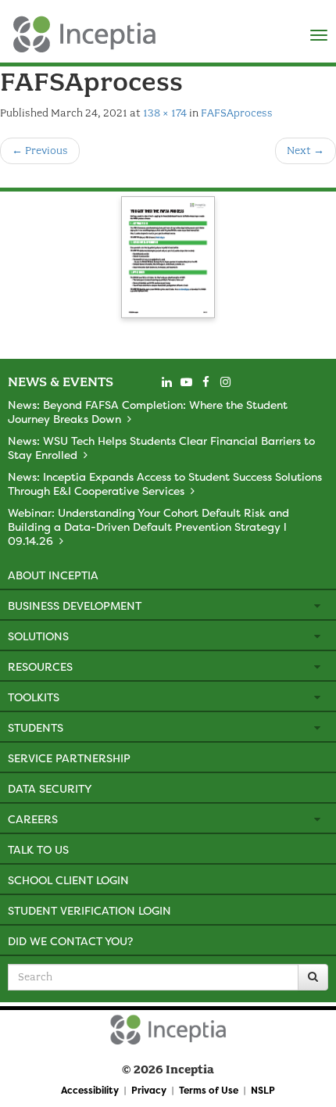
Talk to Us (38, 849)
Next (305, 150)
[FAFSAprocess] (168, 260)
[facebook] (205, 382)
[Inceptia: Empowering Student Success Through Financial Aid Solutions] (14, 30)
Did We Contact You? (70, 940)
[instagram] (225, 382)
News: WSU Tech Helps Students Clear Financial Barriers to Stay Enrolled (161, 447)
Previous (40, 150)
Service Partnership (69, 758)
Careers (33, 818)
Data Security (49, 788)
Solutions (38, 636)
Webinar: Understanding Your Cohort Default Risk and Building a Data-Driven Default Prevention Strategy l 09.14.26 (148, 526)
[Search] (313, 977)
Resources (40, 666)
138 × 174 (165, 113)
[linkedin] (166, 382)
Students (35, 727)
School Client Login (68, 879)
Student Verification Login (89, 910)
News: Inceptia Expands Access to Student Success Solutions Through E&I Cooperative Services (165, 483)
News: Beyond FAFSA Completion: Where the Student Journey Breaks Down (148, 411)
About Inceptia (53, 575)
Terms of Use (208, 1090)
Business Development (74, 605)
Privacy (148, 1090)
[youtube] (186, 382)
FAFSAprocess (237, 113)
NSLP (263, 1090)
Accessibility (90, 1090)
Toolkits (33, 697)
